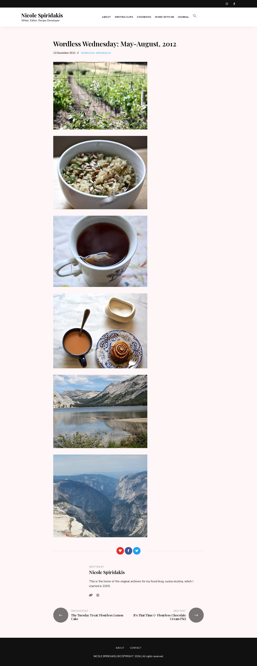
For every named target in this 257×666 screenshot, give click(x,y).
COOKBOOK (144, 16)
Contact (135, 647)
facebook (234, 4)
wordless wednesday (96, 53)
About (120, 647)
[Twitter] (137, 551)
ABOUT (106, 16)
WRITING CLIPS (124, 16)
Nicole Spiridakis (42, 15)
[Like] (120, 551)
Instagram (99, 595)
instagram (226, 4)
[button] (194, 17)
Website (92, 595)
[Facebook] (128, 551)
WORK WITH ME (164, 16)
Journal (183, 16)
